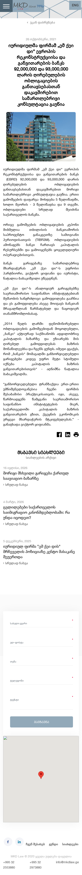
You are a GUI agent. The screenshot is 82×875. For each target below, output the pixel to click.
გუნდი (53, 844)
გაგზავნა (41, 722)
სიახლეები (70, 844)
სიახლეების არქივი (41, 458)
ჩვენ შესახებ (35, 844)
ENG (75, 5)
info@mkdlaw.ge (67, 862)
